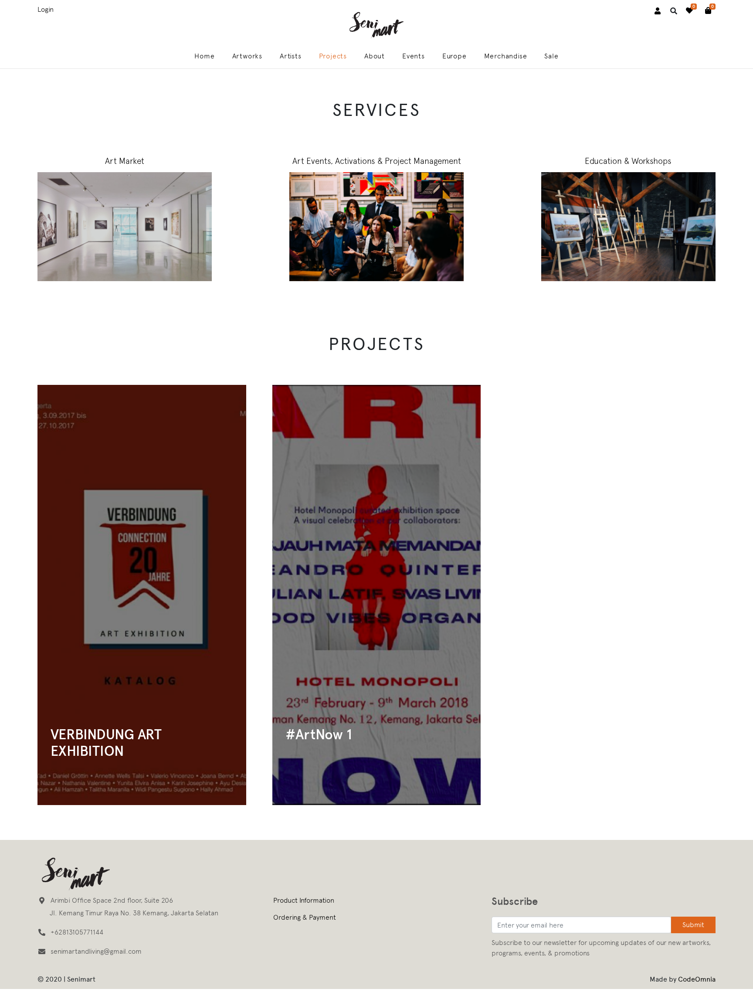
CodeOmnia (697, 979)
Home (204, 56)
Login (45, 9)
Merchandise (505, 56)
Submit (693, 925)
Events (413, 56)
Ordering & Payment (304, 917)
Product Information (303, 900)
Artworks (247, 56)
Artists (291, 56)
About (374, 56)
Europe (454, 56)
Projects (333, 56)
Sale (551, 56)
